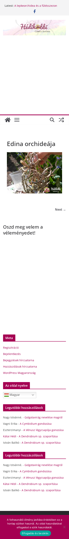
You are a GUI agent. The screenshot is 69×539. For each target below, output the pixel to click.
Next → (60, 209)
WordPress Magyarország (19, 373)
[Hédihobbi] (7, 119)
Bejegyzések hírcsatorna (18, 360)
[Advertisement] (34, 73)
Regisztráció (11, 347)
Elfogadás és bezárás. (35, 533)
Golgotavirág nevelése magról (43, 417)
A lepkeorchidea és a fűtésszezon (35, 5)
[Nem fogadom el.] (64, 527)
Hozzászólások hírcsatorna (20, 366)
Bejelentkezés (12, 354)
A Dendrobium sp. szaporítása (38, 436)
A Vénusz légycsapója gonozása (43, 430)
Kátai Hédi (9, 436)
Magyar (14, 394)
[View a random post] (61, 119)
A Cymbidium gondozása (36, 423)
